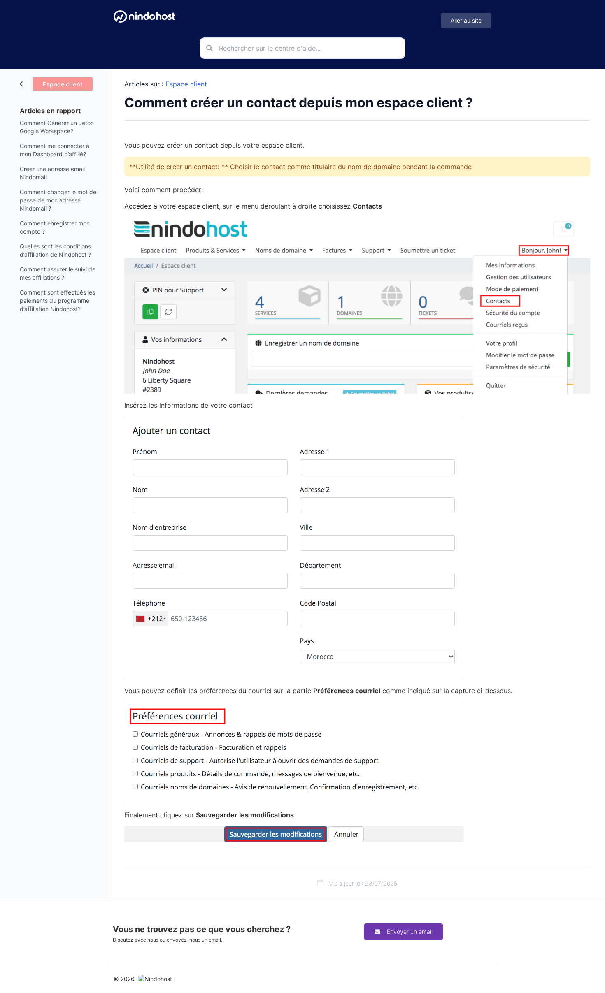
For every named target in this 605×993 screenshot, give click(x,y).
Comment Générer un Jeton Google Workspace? (57, 127)
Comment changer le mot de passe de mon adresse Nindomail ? (58, 200)
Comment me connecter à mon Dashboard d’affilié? (54, 150)
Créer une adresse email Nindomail (52, 173)
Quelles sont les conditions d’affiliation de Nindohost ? (55, 250)
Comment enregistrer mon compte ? (55, 227)
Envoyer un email (410, 931)
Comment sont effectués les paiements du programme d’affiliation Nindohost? (57, 300)
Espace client (186, 84)
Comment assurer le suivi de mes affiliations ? (57, 273)
